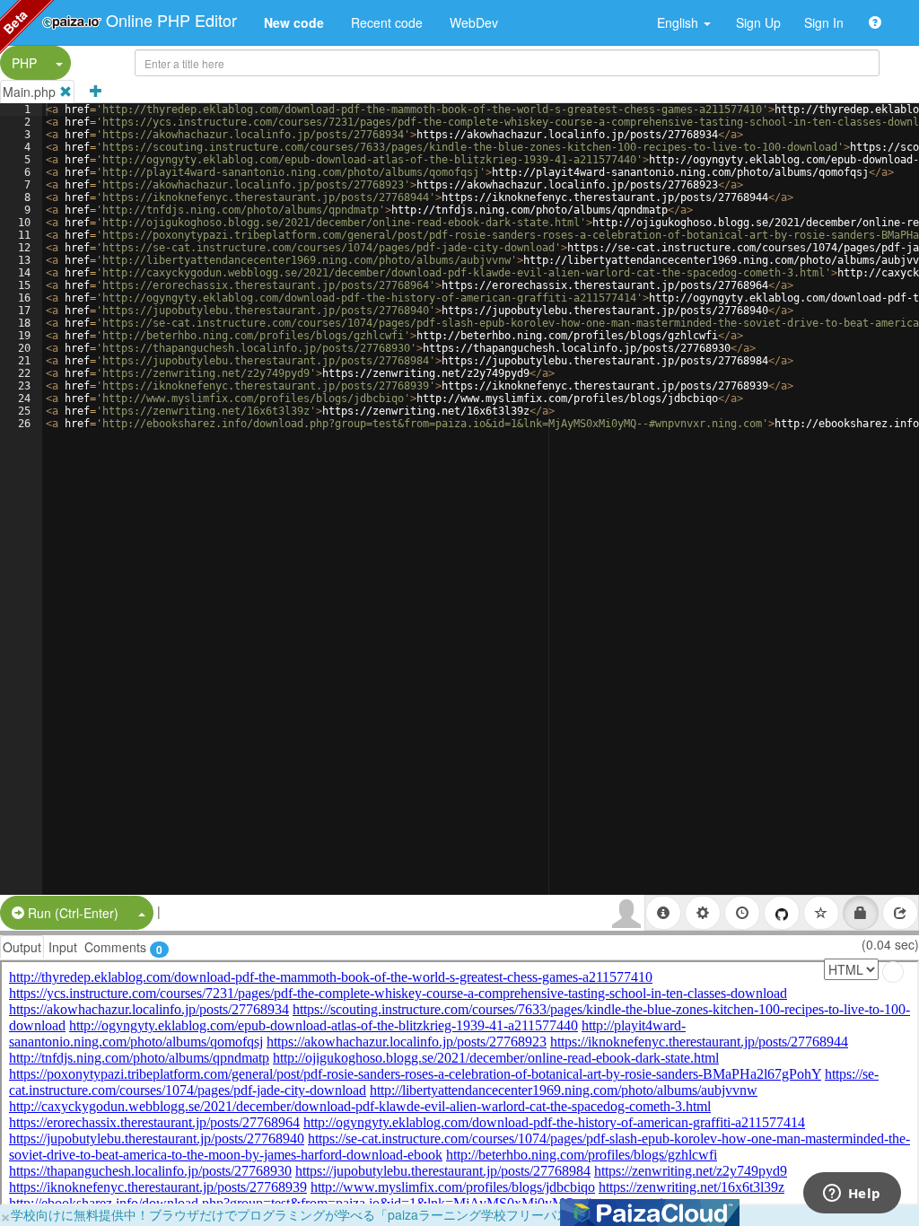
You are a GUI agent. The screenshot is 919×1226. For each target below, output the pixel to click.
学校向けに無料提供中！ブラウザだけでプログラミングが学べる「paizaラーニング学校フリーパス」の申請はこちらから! (354, 1214)
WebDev (474, 22)
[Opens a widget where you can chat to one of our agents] (851, 1194)
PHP (24, 63)
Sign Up (758, 22)
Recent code (387, 22)
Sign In (824, 22)
